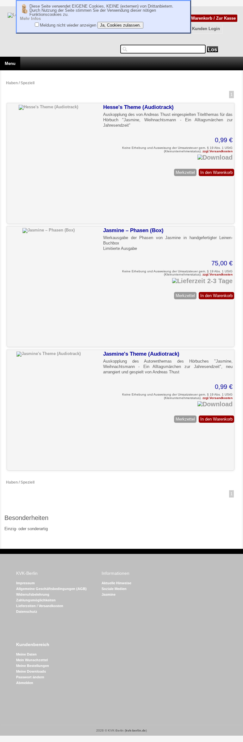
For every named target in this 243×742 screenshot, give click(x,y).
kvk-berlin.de (136, 730)
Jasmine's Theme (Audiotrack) (141, 354)
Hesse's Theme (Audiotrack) (138, 107)
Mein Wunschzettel (32, 660)
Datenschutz (26, 611)
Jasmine (108, 594)
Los (212, 49)
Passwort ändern (30, 677)
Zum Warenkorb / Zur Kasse (208, 18)
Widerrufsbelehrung (32, 594)
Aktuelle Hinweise (116, 583)
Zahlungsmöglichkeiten (36, 600)
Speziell (27, 83)
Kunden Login (206, 28)
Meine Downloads (31, 671)
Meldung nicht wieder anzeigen (68, 25)
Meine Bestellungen (32, 666)
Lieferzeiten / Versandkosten (39, 606)
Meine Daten (26, 654)
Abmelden (24, 683)
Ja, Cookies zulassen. (120, 25)
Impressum (25, 583)
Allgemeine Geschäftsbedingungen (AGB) (51, 589)
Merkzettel (185, 172)
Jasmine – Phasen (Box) (133, 230)
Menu (10, 63)
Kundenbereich (32, 644)
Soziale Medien (114, 589)
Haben (12, 83)
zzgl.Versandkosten (217, 151)
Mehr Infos (30, 18)
